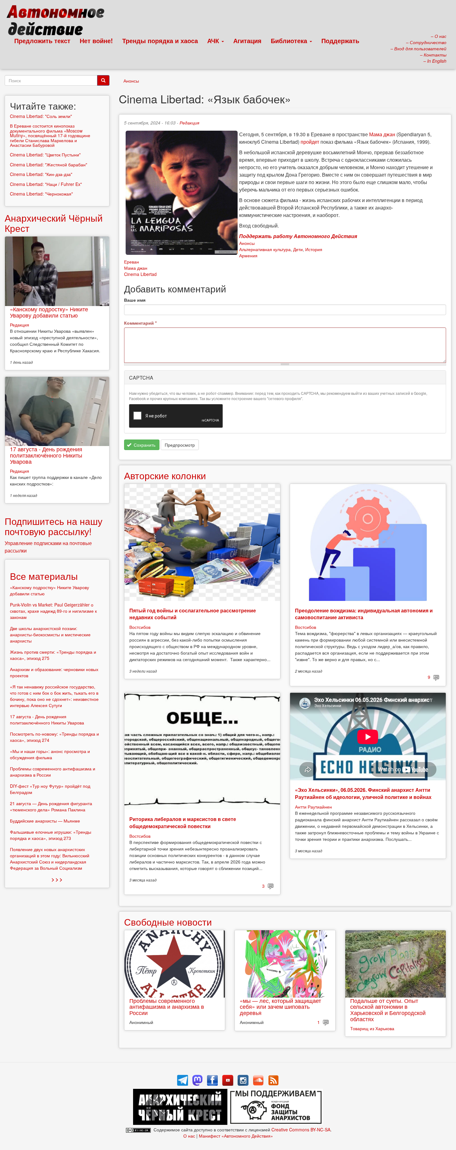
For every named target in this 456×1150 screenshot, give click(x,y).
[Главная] (58, 21)
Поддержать (340, 40)
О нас (189, 1136)
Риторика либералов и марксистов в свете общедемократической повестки (182, 822)
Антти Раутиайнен (313, 807)
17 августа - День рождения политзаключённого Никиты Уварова (46, 455)
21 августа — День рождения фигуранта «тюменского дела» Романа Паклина (51, 806)
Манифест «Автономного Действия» (236, 1136)
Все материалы (44, 576)
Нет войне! (96, 40)
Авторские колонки (165, 475)
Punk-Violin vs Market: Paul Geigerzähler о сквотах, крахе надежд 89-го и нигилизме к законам (53, 611)
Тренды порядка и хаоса (160, 40)
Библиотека (290, 40)
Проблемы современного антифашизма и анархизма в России (166, 1006)
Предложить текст (42, 40)
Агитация (247, 40)
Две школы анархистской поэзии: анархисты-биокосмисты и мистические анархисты (50, 634)
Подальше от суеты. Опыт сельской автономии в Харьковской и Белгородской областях (388, 1009)
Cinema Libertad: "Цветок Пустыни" (45, 154)
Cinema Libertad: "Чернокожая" (41, 194)
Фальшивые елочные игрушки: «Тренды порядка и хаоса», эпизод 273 (50, 835)
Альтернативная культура (265, 249)
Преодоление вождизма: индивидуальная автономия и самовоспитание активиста (364, 614)
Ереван (131, 262)
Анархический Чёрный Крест (54, 223)
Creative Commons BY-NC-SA (300, 1129)
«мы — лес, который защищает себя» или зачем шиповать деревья (280, 1006)
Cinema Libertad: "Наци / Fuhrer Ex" (46, 184)
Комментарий (140, 323)
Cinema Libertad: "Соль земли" (41, 116)
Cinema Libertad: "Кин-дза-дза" (41, 174)
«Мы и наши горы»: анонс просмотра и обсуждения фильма (50, 754)
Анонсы (131, 81)
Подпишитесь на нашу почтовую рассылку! (53, 526)
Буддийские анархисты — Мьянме (45, 821)
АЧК (214, 40)
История (313, 249)
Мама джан (382, 134)
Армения (248, 255)
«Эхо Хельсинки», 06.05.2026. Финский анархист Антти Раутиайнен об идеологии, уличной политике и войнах (363, 793)
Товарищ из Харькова (372, 1028)
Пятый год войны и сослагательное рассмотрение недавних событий (192, 614)
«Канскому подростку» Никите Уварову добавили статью (49, 312)
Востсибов (139, 627)
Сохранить (143, 445)
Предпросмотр (180, 445)
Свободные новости (168, 921)
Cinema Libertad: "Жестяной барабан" (48, 164)
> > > (56, 879)
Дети (298, 249)
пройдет (310, 141)
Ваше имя (134, 300)
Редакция (189, 123)
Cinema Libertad (140, 274)
